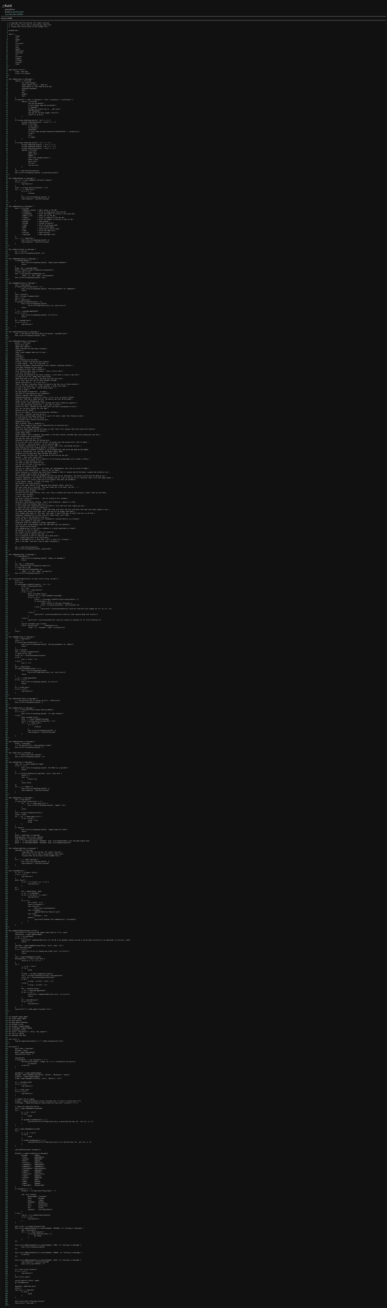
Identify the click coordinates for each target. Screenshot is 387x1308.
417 (5, 801)
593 (5, 1131)
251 (5, 491)
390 (5, 751)
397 (5, 764)
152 (5, 305)
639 (5, 1217)
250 (5, 489)
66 (5, 144)
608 (5, 1159)
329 (5, 637)
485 (5, 929)
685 (5, 1303)
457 (5, 876)
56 (5, 126)
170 (5, 339)
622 (5, 1185)
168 (5, 335)
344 (5, 665)
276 (5, 537)
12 (5, 43)
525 (5, 1003)
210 (5, 414)
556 (5, 1061)
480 (5, 919)
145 (5, 292)
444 (5, 852)
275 (5, 535)
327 (5, 633)
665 (5, 1265)
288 (5, 560)
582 (5, 1110)
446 (5, 856)
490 (5, 938)
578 (5, 1103)
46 (5, 107)
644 (5, 1226)
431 (5, 827)
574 (5, 1095)
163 (5, 326)
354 (5, 683)
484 (5, 927)
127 (5, 259)
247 (5, 483)
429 (5, 824)
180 (5, 358)
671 (5, 1277)
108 (5, 223)
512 (5, 979)
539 (5, 1030)
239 (5, 468)
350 (5, 676)
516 (5, 987)
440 (5, 844)
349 (5, 674)
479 (5, 917)
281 (5, 547)
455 (5, 872)
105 (5, 217)
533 (5, 1018)
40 (5, 96)
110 (5, 227)
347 (5, 670)
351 (5, 678)
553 (5, 1056)
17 (5, 53)
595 (5, 1134)
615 (5, 1172)
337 (5, 652)
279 (5, 543)
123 (5, 251)
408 (5, 784)
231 (5, 453)
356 (5, 687)
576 (5, 1099)
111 (5, 229)
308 (5, 597)
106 (5, 219)
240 (5, 470)
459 (5, 880)
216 (5, 425)
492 (5, 942)
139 (5, 281)
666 (5, 1267)
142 (5, 287)
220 (5, 433)
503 (5, 962)
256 (5, 500)
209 (5, 412)
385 (5, 741)
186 (5, 369)
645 (5, 1228)
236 (5, 462)
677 (5, 1288)
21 (5, 60)
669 (5, 1273)
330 (5, 638)
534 (5, 1020)
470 (5, 900)
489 (5, 936)
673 (5, 1280)
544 (5, 1039)
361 (5, 697)
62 (5, 137)
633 (5, 1206)
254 (5, 496)
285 (5, 554)
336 (5, 650)
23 (5, 64)
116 (5, 238)
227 (5, 446)
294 (5, 571)
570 (5, 1088)
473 (5, 906)
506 (5, 968)
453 (5, 869)
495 (5, 947)
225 (5, 442)
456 (5, 874)
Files (10, 14)
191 (5, 378)
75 (5, 161)
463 (5, 887)
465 (5, 891)
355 (5, 685)
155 (5, 311)
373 (5, 719)
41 (5, 98)
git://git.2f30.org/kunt (17, 12)
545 (5, 1041)
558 (5, 1065)
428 (5, 822)
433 (5, 831)
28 (5, 73)
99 (5, 206)
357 (5, 689)
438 (5, 841)
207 (5, 408)
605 (5, 1153)
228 (5, 448)
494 (5, 945)
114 (5, 234)
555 (5, 1060)
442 (5, 848)
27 (5, 71)
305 (5, 592)
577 (5, 1101)
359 (5, 693)
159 (5, 318)
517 (5, 988)
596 (5, 1136)
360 (5, 695)
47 (5, 109)
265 (5, 517)
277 (5, 539)
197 (5, 389)
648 (5, 1234)
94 (5, 197)
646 (5, 1230)
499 (5, 955)
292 (5, 567)
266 (5, 519)
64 (5, 141)
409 (5, 786)
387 (5, 745)
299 (5, 580)
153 (5, 307)
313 (5, 607)
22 (5, 62)
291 (5, 565)
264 (5, 515)
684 (5, 1301)
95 (5, 199)
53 (5, 120)
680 (5, 1293)
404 (5, 777)
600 (5, 1144)
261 (5, 509)
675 (5, 1284)
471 (5, 902)
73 (5, 157)
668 (5, 1271)
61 (5, 135)
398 (5, 766)
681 (5, 1295)
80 (5, 171)
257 (5, 502)
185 (5, 367)
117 (5, 240)
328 (5, 635)
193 (5, 382)
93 (5, 195)
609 (5, 1161)
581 (5, 1108)
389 (5, 749)
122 (5, 249)
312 (5, 605)
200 (5, 395)
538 (5, 1028)
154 (5, 309)
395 (5, 760)
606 (5, 1155)
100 (5, 208)
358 (5, 691)
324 (5, 627)
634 (5, 1207)
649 (5, 1236)
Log (6, 14)
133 (5, 270)
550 (5, 1050)
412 (5, 792)
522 (5, 998)
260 (5, 507)
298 (5, 579)
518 (5, 990)
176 (5, 350)
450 (5, 863)
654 (5, 1245)
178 (5, 354)
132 (5, 268)
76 (5, 163)
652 (5, 1241)
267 (5, 521)
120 (5, 245)
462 (5, 885)
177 (5, 352)
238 (5, 466)
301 (5, 584)
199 (5, 393)
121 (5, 247)
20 (5, 58)
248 (5, 485)
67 (5, 146)
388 (5, 747)
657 (5, 1250)
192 (5, 380)
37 (5, 90)
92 (5, 193)
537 (5, 1026)
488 (5, 934)
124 (5, 253)
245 (5, 479)
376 (5, 725)
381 (5, 734)
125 (5, 255)
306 (5, 594)
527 (5, 1007)
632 (5, 1204)
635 (5, 1209)
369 (5, 711)
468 (5, 897)
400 (5, 769)
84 (5, 178)
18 (5, 55)
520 (5, 994)
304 (5, 590)
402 (5, 773)
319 (5, 618)
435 (5, 835)
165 (5, 330)
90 (5, 189)
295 (5, 573)
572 (5, 1091)
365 (5, 704)
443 (5, 850)
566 (5, 1080)
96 (5, 200)
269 (5, 524)
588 (5, 1121)
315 (5, 610)
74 (5, 159)
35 (5, 86)
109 (5, 225)
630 (5, 1200)
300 (5, 582)
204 (5, 403)
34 (5, 84)
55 (5, 124)
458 (5, 878)
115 (5, 236)
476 (5, 912)
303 (5, 588)
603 (5, 1149)
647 (5, 1232)
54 (5, 122)
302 (5, 586)
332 (5, 642)
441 (5, 846)
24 (5, 66)
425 (5, 816)
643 (5, 1224)
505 (5, 966)
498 (5, 953)
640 (5, 1219)
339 (5, 655)
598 (5, 1140)
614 (5, 1170)
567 (5, 1082)
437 (5, 839)
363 (5, 700)
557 (5, 1063)
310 (5, 601)
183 (5, 363)
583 (5, 1112)
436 (5, 837)
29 (5, 75)
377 (5, 726)
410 (5, 788)
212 (5, 418)
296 (5, 575)
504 (5, 964)
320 (5, 620)
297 (5, 577)
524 (5, 1002)
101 (5, 210)
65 (5, 142)
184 (5, 365)
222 (5, 436)
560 (5, 1069)
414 (5, 796)
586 (5, 1118)
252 (5, 492)
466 (5, 893)
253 (5, 494)
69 (5, 150)
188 (5, 373)
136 (5, 275)
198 (5, 391)
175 (5, 348)
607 (5, 1157)
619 (5, 1179)
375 (5, 723)
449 (5, 861)
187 (5, 371)
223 (5, 438)
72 (5, 156)
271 (5, 528)
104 (5, 215)
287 (5, 558)
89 (5, 187)
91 (5, 191)
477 (5, 914)
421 (5, 809)
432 (5, 829)
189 (5, 375)
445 (5, 854)
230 (5, 451)
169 (5, 337)
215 (5, 423)
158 (5, 316)
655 (5, 1247)
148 (5, 298)
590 (5, 1125)
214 (5, 421)
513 (5, 981)
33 (5, 83)
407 (5, 783)
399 (5, 768)
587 (5, 1119)
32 (5, 81)
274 (5, 534)
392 (5, 754)
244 (5, 478)
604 (5, 1151)
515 (5, 985)
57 (5, 128)
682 (5, 1297)
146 (5, 294)
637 (5, 1213)
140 (5, 283)
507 (5, 970)
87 (5, 184)
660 (5, 1256)
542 (5, 1035)
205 (5, 405)
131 (5, 266)
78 (5, 167)
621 (5, 1183)
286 (5, 556)
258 (5, 504)
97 (5, 202)
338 (5, 653)
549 (5, 1048)
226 (5, 444)
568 (5, 1084)
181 (5, 360)
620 (5, 1181)
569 (5, 1086)
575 (5, 1097)
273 (5, 532)
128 (5, 260)
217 (5, 427)
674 (5, 1282)
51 (5, 116)
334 (5, 646)
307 (5, 595)
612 (5, 1166)
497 (5, 951)
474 (5, 908)
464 (5, 889)
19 (5, 56)
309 (5, 599)
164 (5, 328)
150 (5, 302)
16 (5, 51)
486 (5, 930)
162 (5, 324)
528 (5, 1009)
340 (5, 657)
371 (5, 715)
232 (5, 455)
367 (5, 708)
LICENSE (20, 14)
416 (5, 799)
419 (5, 805)
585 (5, 1116)
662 (5, 1260)
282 (5, 549)
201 (5, 397)
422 (5, 811)
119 (5, 244)
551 (5, 1052)
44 (5, 103)
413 (5, 794)
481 (5, 921)
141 (5, 285)
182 (5, 361)
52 (5, 118)
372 (5, 717)
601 (5, 1146)
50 (5, 114)
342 (5, 661)
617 (5, 1176)
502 (5, 960)
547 (5, 1045)
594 (5, 1133)
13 (5, 45)
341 (5, 659)
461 (5, 884)
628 (5, 1196)
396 (5, 762)
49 (5, 113)
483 (5, 925)
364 (5, 702)
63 (5, 139)
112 (5, 230)
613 (5, 1168)
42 (5, 99)
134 (5, 272)
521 (5, 996)
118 (5, 242)
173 (5, 345)
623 (5, 1187)
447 (5, 857)
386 (5, 743)
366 (5, 706)
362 (5, 698)
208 (5, 410)
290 (5, 564)
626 (5, 1192)
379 (5, 730)
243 (5, 476)
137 (5, 277)
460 (5, 882)
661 (5, 1258)
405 (5, 779)
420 (5, 807)
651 (5, 1239)
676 (5, 1286)
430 (5, 826)
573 (5, 1093)
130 (5, 264)
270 (5, 526)
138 (5, 279)
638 (5, 1215)
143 (5, 288)
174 (5, 346)
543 (5, 1037)
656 (5, 1249)
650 (5, 1237)
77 (5, 165)
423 (5, 812)
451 (5, 865)
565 (5, 1078)
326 (5, 631)
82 (5, 174)
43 (5, 101)
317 (5, 614)
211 (5, 416)
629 (5, 1198)
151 (5, 303)
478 (5, 915)
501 (5, 958)
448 (5, 859)
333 (5, 644)
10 (5, 40)
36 (5, 88)
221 (5, 434)
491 (5, 940)
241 (5, 472)
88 (5, 186)
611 (5, 1164)
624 (5, 1189)
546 (5, 1043)
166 (5, 332)
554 (5, 1058)
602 (5, 1147)
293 (5, 569)
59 (5, 131)
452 (5, 867)
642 (5, 1222)
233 (5, 457)
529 (5, 1011)
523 (5, 1000)
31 (5, 79)
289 (5, 562)
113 (5, 232)
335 (5, 648)
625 (5, 1191)
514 (5, 983)
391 (5, 753)
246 (5, 481)
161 (5, 322)
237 (5, 464)
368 (5, 710)
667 (5, 1269)
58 (5, 129)
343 (5, 663)
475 (5, 910)
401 (5, 771)
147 (5, 296)
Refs (14, 14)
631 (5, 1202)
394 (5, 758)
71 (5, 154)
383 (5, 738)
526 (5, 1005)
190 (5, 376)
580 (5, 1106)
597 (5, 1138)
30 (5, 77)
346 (5, 668)
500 (5, 957)
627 (5, 1194)
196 (5, 388)
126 (5, 257)
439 (5, 842)
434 (5, 833)
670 (5, 1275)
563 (5, 1074)
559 (5, 1067)
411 (5, 790)
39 (5, 94)
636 (5, 1211)
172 (5, 343)
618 (5, 1177)
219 (5, 431)
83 (5, 176)
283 (5, 551)
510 (5, 975)
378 (5, 728)
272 (5, 530)
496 (5, 949)
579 (5, 1104)
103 (5, 214)
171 (5, 341)
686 (5, 1305)
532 (5, 1017)
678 (5, 1290)
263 (5, 513)
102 (5, 212)
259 (5, 506)
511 (5, 977)
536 (5, 1024)
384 (5, 739)
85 (5, 180)
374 (5, 721)
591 (5, 1127)
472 (5, 904)
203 (5, 401)
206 (5, 406)
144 (5, 290)
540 (5, 1031)
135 (5, 273)
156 (5, 313)
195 (5, 386)
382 (5, 736)
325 (5, 629)
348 (5, 672)
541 (5, 1033)
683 (5, 1299)
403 (5, 775)
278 (5, 541)
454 (5, 871)
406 (5, 781)
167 (5, 333)
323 (5, 625)
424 (5, 814)
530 (5, 1013)
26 (5, 69)
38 (5, 92)
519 (5, 992)
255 (5, 498)
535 (5, 1022)
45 (5, 105)
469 (5, 899)
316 (5, 612)
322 (5, 624)
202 (5, 399)
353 (5, 681)
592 (5, 1129)
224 (5, 440)
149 (5, 300)
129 (5, 262)
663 (5, 1262)
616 (5, 1174)
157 (5, 315)
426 (5, 818)
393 (5, 756)
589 (5, 1123)
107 (5, 221)
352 (5, 680)
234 (5, 459)
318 (5, 616)
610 (5, 1163)
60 (5, 133)
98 (5, 204)
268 (5, 522)
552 (5, 1054)
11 (5, 41)
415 (5, 798)
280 (5, 545)
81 (5, 172)
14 (5, 47)
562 (5, 1073)
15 (5, 49)
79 (5, 169)
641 (5, 1220)
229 (5, 449)
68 (5, 148)
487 (5, 932)
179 (5, 356)
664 (5, 1264)
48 (5, 111)
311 (5, 603)
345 (5, 667)
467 (5, 895)
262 (5, 511)
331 (5, 640)
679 (5, 1292)
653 (5, 1243)
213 (5, 419)
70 (5, 152)
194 (5, 384)
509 (5, 973)
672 (5, 1278)
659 (5, 1254)
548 (5, 1046)
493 (5, 944)
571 (5, 1090)
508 (5, 972)
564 (5, 1076)
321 (5, 622)
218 (5, 429)
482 (5, 923)
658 (5, 1252)
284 (5, 552)
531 (5, 1015)
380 (5, 732)
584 (5, 1114)
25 (5, 68)
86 (5, 182)
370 (5, 713)
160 (5, 320)
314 (5, 608)
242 (5, 474)
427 (5, 820)
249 (5, 487)
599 (5, 1142)
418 (5, 803)
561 (5, 1071)
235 (5, 461)
